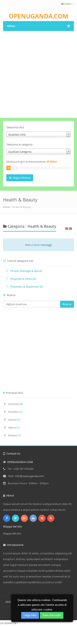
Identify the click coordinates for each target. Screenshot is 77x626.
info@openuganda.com (29, 476)
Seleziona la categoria (19, 144)
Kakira (14, 427)
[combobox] (38, 134)
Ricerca (67, 304)
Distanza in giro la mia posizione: (31, 161)
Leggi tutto (30, 615)
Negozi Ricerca (20, 178)
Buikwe (14, 435)
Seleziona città (15, 127)
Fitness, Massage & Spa (26, 271)
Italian (67, 4)
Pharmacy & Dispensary (26, 286)
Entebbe (15, 412)
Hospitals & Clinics (23, 279)
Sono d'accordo (52, 615)
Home (6, 207)
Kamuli (14, 419)
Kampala (15, 404)
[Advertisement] (38, 77)
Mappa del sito (12, 533)
